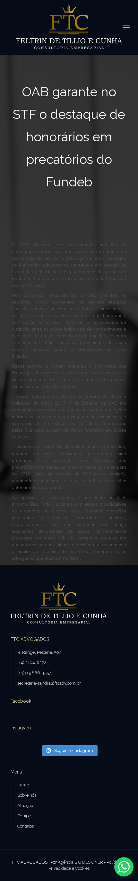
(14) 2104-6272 (31, 662)
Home (23, 785)
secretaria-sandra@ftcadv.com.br (49, 683)
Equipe (24, 815)
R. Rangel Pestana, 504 (39, 652)
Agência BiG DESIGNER (80, 862)
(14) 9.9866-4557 (34, 672)
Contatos (25, 826)
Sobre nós (26, 795)
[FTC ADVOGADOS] (69, 27)
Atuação (25, 805)
